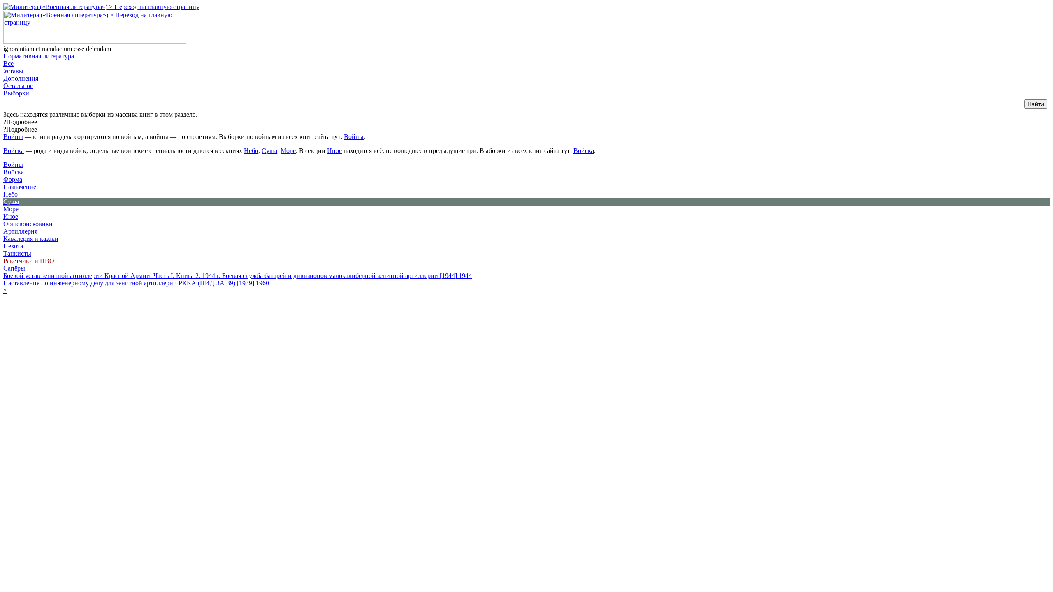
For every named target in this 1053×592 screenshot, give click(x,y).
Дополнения (20, 78)
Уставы (13, 70)
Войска (13, 150)
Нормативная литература (38, 56)
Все (8, 63)
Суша (269, 150)
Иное (334, 150)
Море (288, 150)
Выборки (16, 93)
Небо (251, 150)
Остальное (18, 85)
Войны (13, 136)
